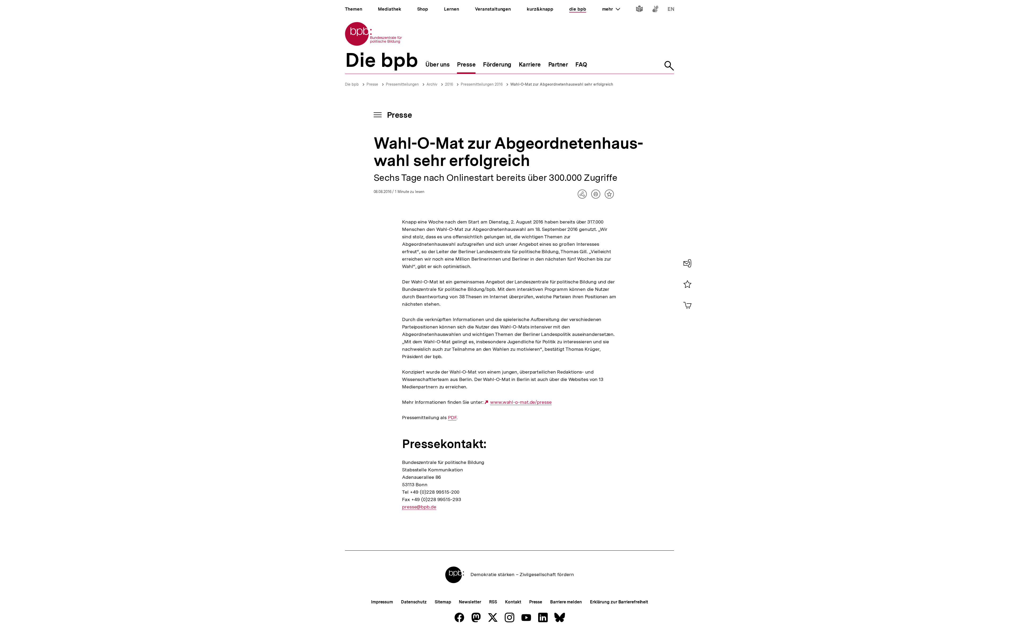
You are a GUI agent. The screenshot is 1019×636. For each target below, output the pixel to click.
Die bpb (352, 84)
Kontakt (513, 601)
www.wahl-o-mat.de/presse (520, 402)
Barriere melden (566, 601)
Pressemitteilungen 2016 (482, 84)
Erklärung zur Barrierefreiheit (619, 601)
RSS (493, 601)
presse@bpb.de (419, 507)
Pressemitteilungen (402, 84)
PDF (452, 417)
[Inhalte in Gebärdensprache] (655, 10)
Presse (372, 84)
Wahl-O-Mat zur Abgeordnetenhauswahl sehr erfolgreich (561, 84)
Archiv (431, 84)
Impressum (382, 601)
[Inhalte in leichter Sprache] (639, 10)
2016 (449, 84)
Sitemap (443, 601)
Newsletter (470, 601)
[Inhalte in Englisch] (671, 10)
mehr (611, 9)
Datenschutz (414, 601)
